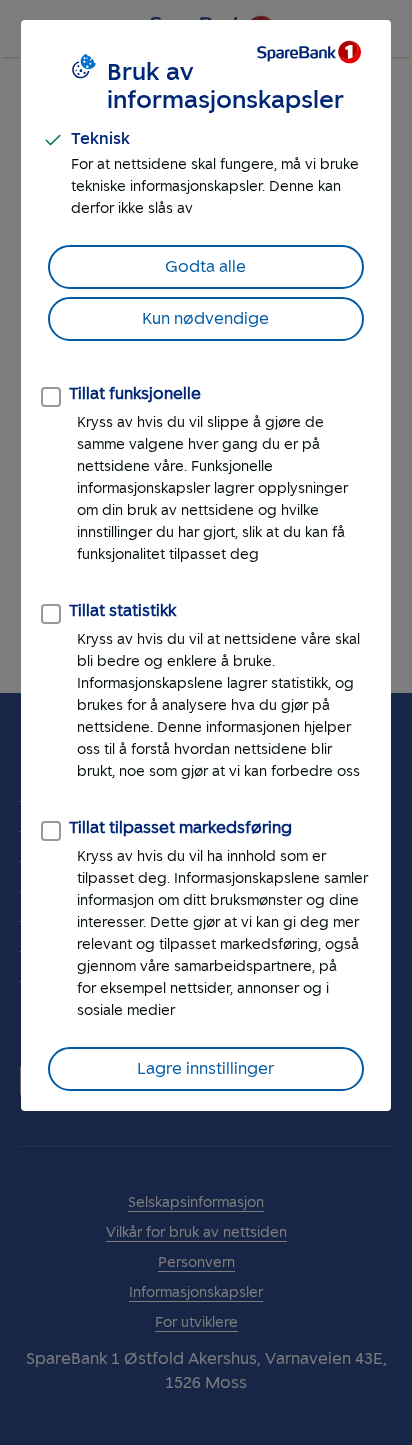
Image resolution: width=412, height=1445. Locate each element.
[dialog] (206, 565)
